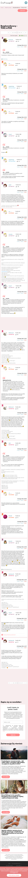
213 (12, 32)
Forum (2, 7)
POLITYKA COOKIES (9, 865)
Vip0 (10, 443)
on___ (10, 63)
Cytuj (18, 46)
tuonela (10, 234)
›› (25, 32)
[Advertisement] (14, 18)
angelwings (11, 86)
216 (19, 32)
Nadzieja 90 (11, 574)
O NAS (9, 863)
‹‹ (8, 32)
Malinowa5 (11, 332)
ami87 (10, 184)
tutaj (4, 731)
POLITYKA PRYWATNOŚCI (16, 863)
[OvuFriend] (6, 3)
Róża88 (10, 515)
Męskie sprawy (8, 7)
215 (17, 32)
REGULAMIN (18, 865)
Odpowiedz (22, 10)
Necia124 (11, 39)
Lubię (22, 46)
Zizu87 (10, 134)
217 (21, 32)
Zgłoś (25, 46)
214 (15, 32)
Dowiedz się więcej (14, 872)
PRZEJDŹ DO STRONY (14, 875)
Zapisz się (13, 735)
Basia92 (10, 541)
